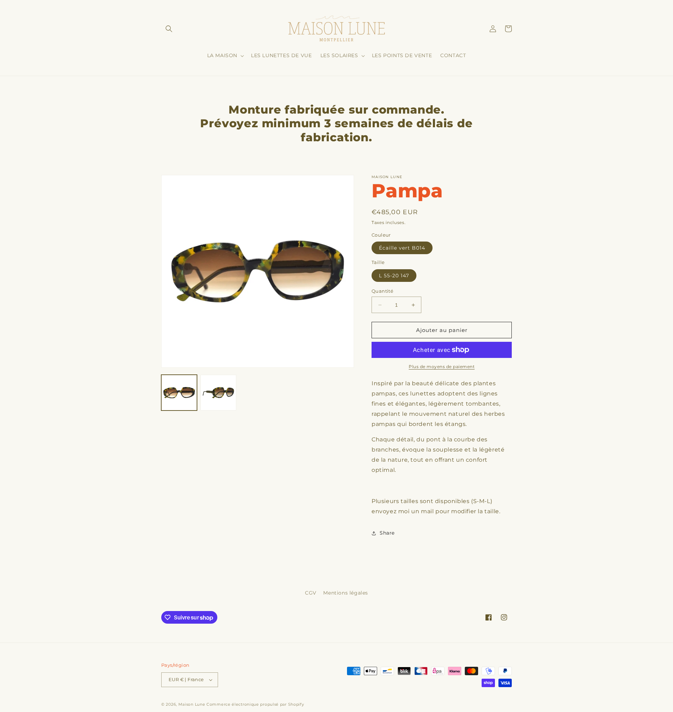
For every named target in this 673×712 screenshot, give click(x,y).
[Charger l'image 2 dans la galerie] (218, 393)
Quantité (382, 291)
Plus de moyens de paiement (442, 366)
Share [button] (387, 533)
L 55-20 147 (394, 275)
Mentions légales (345, 593)
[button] (169, 28)
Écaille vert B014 (402, 248)
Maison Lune (191, 704)
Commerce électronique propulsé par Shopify (255, 704)
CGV (311, 593)
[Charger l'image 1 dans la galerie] (179, 393)
